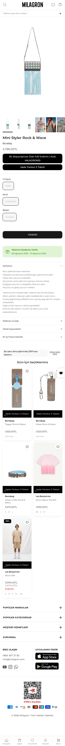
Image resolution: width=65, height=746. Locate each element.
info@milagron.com (14, 659)
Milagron (24, 715)
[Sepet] (60, 5)
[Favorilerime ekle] (27, 371)
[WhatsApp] (53, 5)
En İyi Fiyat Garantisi (13, 337)
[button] (32, 608)
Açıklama (7, 266)
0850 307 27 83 (11, 655)
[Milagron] (32, 4)
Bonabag (7, 143)
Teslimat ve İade (11, 321)
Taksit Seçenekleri (12, 329)
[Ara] (5, 5)
